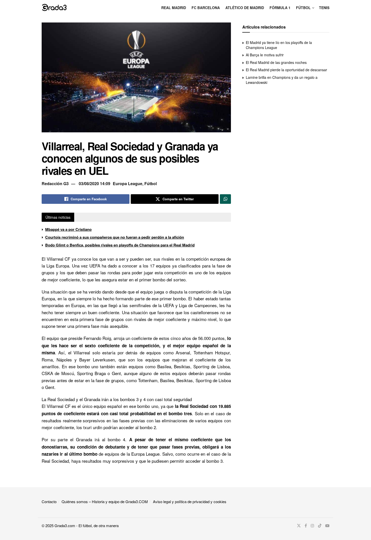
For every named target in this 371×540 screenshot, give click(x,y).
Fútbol (303, 7)
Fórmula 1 (280, 7)
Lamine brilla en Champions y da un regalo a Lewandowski (281, 80)
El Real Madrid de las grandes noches (276, 62)
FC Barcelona (206, 7)
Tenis (324, 7)
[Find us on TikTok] (320, 525)
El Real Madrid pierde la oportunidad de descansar (286, 69)
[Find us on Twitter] (299, 525)
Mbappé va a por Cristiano (68, 229)
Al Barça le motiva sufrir (265, 54)
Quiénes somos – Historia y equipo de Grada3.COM (105, 501)
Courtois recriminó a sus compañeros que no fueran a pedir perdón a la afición (114, 237)
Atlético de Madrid (244, 7)
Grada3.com (65, 525)
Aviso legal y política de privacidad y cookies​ (189, 501)
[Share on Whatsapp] (225, 199)
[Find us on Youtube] (327, 525)
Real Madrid (173, 7)
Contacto (49, 501)
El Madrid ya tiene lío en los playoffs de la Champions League (279, 45)
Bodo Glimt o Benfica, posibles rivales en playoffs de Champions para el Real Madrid (120, 245)
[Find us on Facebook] (306, 525)
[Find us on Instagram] (312, 525)
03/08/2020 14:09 (94, 183)
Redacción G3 (55, 183)
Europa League (127, 183)
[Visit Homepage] (54, 7)
